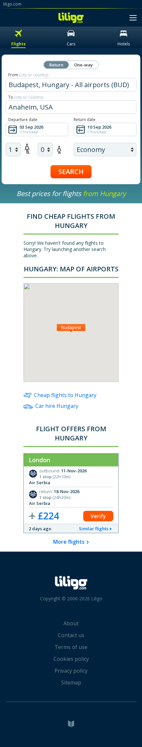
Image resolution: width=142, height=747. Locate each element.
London (39, 460)
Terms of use (71, 647)
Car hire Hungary (56, 406)
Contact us (71, 635)
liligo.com (12, 4)
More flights (69, 541)
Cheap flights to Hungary (65, 395)
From (28, 75)
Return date (84, 119)
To (25, 97)
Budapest (71, 327)
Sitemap (71, 682)
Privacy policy (71, 670)
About (71, 623)
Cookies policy (71, 658)
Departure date (22, 119)
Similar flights (93, 529)
